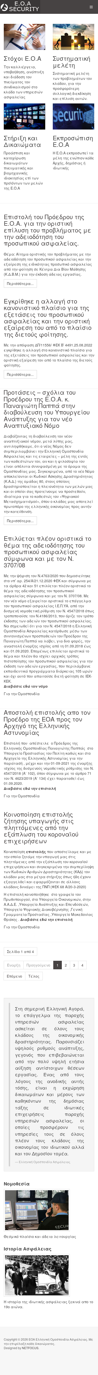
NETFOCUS (30, 1348)
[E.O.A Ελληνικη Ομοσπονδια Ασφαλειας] (20, 7)
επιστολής (36, 851)
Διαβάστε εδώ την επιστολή (30, 788)
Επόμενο (14, 976)
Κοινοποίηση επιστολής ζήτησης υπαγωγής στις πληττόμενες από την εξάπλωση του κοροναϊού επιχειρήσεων (41, 827)
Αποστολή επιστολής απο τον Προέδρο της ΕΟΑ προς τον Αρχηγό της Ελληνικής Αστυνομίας (47, 722)
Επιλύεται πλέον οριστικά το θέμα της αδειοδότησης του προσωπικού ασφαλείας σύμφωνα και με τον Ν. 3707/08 (47, 551)
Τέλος (33, 976)
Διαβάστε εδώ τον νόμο (26, 686)
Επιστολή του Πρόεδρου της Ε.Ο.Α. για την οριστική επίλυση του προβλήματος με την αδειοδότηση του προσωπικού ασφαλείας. (47, 230)
